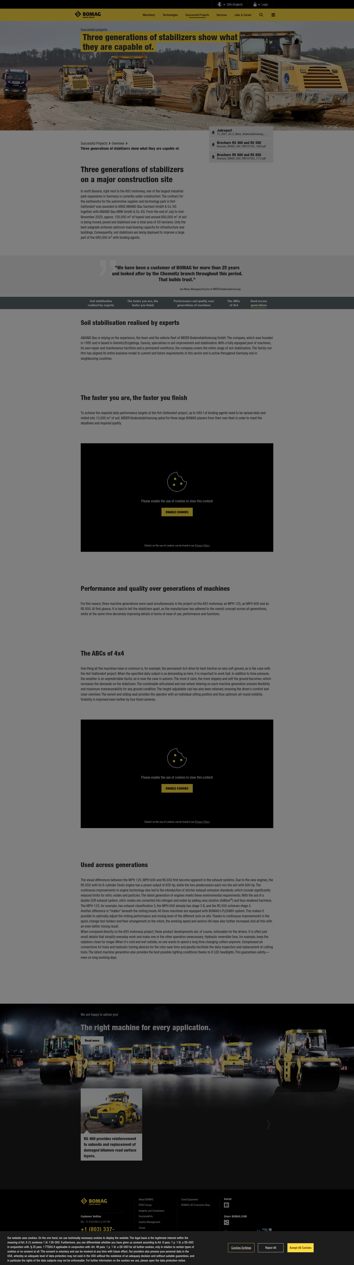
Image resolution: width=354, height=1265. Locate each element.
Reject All (270, 1247)
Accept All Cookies (301, 1247)
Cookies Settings (241, 1247)
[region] (177, 1248)
